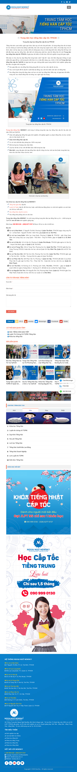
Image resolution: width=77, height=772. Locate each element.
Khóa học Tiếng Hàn (16, 426)
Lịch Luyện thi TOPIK (16, 456)
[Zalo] (64, 2)
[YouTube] (67, 2)
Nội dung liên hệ (11, 295)
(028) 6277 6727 (21, 753)
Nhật (62, 410)
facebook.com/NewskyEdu (20, 755)
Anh (14, 410)
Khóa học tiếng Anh (12, 738)
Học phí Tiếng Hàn (15, 439)
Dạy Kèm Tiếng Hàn (16, 434)
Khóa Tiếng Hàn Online (17, 422)
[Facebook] (61, 2)
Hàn (30, 410)
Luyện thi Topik (13, 207)
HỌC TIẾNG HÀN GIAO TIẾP (19, 332)
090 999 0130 (10, 753)
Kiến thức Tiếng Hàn (16, 460)
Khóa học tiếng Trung (12, 740)
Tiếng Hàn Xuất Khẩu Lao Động (20, 447)
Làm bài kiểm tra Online (13, 736)
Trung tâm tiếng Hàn (13, 130)
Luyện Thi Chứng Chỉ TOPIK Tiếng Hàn (22, 334)
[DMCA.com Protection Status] (22, 763)
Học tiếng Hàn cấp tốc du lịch (18, 212)
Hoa (46, 410)
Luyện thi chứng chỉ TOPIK (18, 430)
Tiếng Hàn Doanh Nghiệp (17, 451)
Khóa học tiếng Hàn (15, 336)
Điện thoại (9, 288)
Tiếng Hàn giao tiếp (15, 204)
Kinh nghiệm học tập (12, 733)
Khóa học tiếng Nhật (12, 745)
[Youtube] (14, 763)
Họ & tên (9, 282)
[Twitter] (69, 2)
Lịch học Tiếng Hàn (15, 443)
